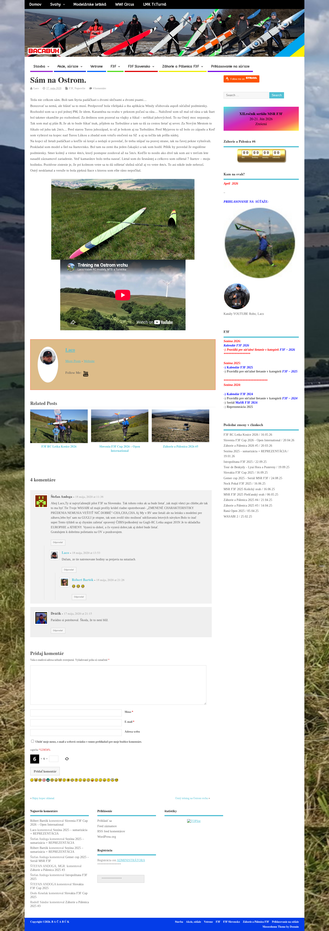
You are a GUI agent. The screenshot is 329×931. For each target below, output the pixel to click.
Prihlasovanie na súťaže (230, 66)
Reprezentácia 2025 (240, 407)
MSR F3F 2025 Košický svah (242, 489)
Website (89, 361)
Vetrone (96, 66)
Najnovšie (80, 88)
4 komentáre (99, 88)
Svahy (55, 4)
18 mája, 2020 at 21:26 (110, 580)
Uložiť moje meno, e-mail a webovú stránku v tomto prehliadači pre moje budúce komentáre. (88, 741)
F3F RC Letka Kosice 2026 (59, 446)
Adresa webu (132, 731)
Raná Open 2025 (234, 511)
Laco (36, 88)
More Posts (73, 361)
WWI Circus (124, 4)
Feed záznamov (107, 826)
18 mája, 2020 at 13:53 (86, 553)
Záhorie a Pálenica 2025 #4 (241, 500)
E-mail (129, 721)
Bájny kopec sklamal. (43, 798)
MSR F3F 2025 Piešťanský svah (244, 494)
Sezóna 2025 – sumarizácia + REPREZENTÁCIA (57, 840)
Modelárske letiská (89, 4)
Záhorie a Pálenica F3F (180, 66)
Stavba (39, 66)
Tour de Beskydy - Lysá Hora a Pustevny (250, 467)
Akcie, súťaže (67, 66)
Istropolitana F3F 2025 (238, 461)
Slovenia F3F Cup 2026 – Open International (119, 448)
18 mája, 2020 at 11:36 (89, 497)
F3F (113, 66)
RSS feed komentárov (111, 831)
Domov (35, 4)
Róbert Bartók (82, 579)
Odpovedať (58, 542)
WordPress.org (106, 836)
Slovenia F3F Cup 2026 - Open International (252, 440)
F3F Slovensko (139, 66)
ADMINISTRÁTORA (131, 860)
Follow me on (237, 79)
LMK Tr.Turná (154, 4)
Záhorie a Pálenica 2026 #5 (180, 446)
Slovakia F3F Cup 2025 (239, 472)
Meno (129, 711)
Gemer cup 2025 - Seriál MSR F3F (246, 478)
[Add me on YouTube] (85, 374)
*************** (112, 878)
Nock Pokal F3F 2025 (238, 483)
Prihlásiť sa (104, 820)
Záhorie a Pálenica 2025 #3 (241, 505)
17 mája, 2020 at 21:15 (78, 613)
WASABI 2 (231, 516)
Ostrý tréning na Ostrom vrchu (191, 798)
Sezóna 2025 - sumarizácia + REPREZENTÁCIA (255, 451)
